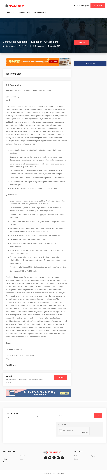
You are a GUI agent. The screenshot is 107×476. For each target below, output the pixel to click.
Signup (93, 456)
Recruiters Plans (24, 12)
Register (86, 5)
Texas (21, 459)
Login (78, 5)
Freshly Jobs (60, 473)
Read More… (11, 365)
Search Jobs (10, 12)
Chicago (5, 459)
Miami (4, 462)
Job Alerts (60, 377)
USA (58, 46)
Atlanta (53, 46)
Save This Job (90, 63)
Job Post (99, 6)
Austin (4, 456)
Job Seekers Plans (40, 12)
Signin (76, 459)
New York (22, 456)
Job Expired (81, 42)
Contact (76, 456)
